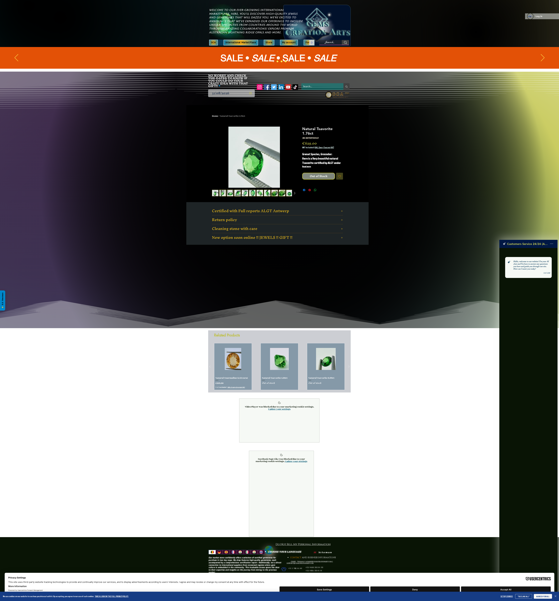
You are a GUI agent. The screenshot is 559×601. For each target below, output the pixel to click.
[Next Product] (349, 373)
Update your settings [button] (279, 416)
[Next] (542, 58)
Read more (306, 166)
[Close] (555, 596)
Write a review (315, 255)
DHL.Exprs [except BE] (324, 147)
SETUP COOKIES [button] (506, 596)
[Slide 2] (277, 61)
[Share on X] (320, 190)
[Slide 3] (281, 61)
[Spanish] (226, 559)
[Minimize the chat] (551, 244)
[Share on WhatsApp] (315, 190)
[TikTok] (295, 87)
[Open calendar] (250, 93)
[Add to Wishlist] (339, 176)
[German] (219, 559)
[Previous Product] (210, 373)
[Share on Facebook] (304, 190)
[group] (279, 373)
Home (215, 116)
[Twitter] (274, 87)
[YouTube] (288, 87)
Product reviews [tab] (214, 274)
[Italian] (247, 559)
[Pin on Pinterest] (309, 190)
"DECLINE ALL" (524, 596)
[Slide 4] (285, 61)
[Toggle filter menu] (345, 283)
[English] (212, 559)
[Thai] (261, 559)
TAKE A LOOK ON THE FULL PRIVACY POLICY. (112, 596)
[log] (528, 417)
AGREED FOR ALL (543, 596)
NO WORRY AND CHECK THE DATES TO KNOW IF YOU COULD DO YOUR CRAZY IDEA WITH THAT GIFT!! (228, 80)
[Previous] (16, 58)
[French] (233, 559)
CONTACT (296, 564)
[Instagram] (259, 87)
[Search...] (345, 42)
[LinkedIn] (281, 87)
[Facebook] (267, 87)
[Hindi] (240, 559)
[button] (269, 42)
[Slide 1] (273, 61)
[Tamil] (254, 559)
